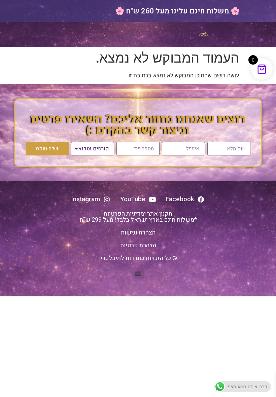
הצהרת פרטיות (138, 245)
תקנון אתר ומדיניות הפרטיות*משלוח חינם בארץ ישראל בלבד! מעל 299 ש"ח (138, 216)
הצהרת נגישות (138, 232)
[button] (138, 273)
